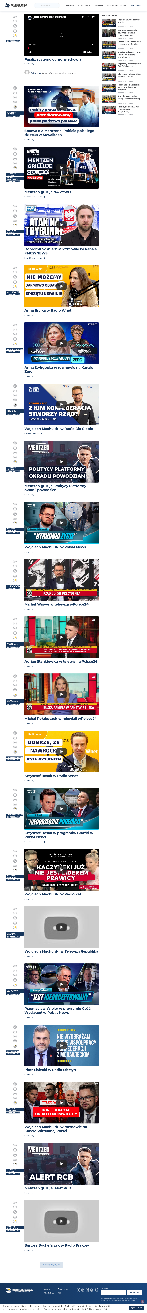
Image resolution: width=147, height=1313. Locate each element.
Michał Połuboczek (12, 701)
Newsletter (104, 1289)
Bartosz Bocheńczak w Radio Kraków (56, 1245)
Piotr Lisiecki (13, 1051)
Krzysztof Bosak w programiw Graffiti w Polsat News (58, 835)
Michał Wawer (13, 586)
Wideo (80, 5)
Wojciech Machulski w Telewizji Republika (61, 951)
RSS (59, 1293)
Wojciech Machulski (11, 411)
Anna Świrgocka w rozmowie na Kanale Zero (58, 369)
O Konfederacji (98, 5)
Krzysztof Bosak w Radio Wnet (51, 776)
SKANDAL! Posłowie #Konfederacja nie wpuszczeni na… (127, 32)
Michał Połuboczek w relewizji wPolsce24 (60, 719)
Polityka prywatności (97, 1309)
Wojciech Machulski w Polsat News (55, 547)
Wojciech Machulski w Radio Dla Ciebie (58, 429)
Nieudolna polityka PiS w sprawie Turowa (129, 75)
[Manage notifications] (142, 1302)
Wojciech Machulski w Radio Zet (52, 894)
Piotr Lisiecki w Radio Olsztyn (50, 1070)
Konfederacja (13, 41)
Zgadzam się (136, 1308)
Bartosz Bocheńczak (12, 178)
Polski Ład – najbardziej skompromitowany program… (128, 87)
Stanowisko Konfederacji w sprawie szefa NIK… (129, 43)
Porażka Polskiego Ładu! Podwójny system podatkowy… (129, 54)
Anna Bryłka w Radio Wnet (47, 310)
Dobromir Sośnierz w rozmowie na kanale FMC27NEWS (60, 251)
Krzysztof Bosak (15, 757)
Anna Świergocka (15, 349)
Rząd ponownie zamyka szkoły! (129, 21)
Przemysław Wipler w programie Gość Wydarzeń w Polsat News (57, 1010)
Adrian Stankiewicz (12, 644)
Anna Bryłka (12, 292)
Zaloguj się (136, 5)
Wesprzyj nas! (112, 5)
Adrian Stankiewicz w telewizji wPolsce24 (60, 661)
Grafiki (87, 5)
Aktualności (70, 5)
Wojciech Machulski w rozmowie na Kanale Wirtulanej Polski (55, 1129)
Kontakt (123, 5)
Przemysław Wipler (12, 991)
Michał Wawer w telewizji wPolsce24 (56, 604)
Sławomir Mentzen (11, 113)
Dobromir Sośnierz (11, 231)
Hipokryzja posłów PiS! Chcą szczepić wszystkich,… (128, 109)
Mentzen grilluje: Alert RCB (47, 1188)
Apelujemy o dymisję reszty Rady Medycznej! (129, 97)
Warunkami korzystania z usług (121, 1300)
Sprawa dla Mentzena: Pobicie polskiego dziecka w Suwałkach (59, 133)
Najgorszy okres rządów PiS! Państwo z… (129, 65)
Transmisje (47, 1289)
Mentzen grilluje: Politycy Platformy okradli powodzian (55, 488)
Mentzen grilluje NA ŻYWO (47, 192)
